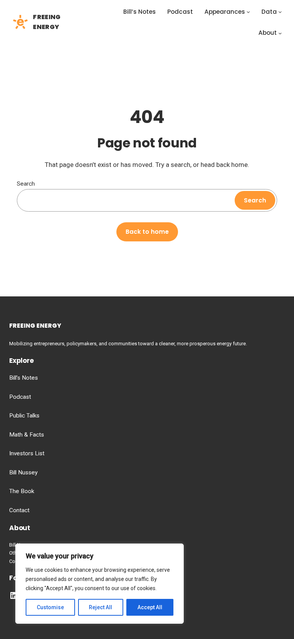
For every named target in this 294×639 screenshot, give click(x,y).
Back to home (147, 232)
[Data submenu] (280, 11)
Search (26, 183)
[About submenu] (280, 33)
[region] (99, 584)
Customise (50, 607)
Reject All (100, 607)
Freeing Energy (35, 326)
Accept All (149, 607)
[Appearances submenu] (248, 11)
